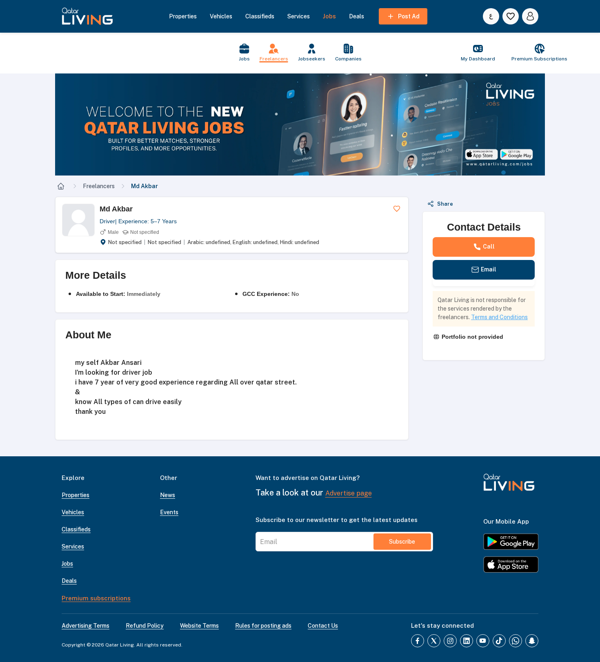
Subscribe (402, 541)
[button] (300, 124)
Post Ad (409, 16)
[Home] (61, 186)
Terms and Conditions (499, 317)
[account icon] (530, 16)
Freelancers (99, 186)
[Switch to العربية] (491, 16)
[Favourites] (510, 16)
